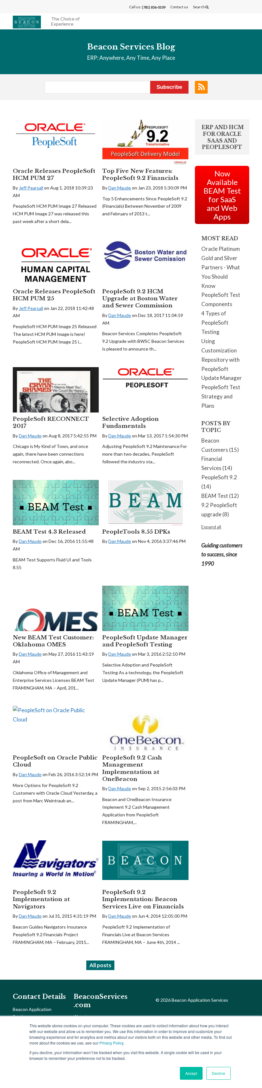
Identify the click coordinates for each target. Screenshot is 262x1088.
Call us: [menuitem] (147, 7)
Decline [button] (218, 1073)
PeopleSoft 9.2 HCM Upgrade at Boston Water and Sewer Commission (140, 298)
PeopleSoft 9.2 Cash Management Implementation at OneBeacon (132, 768)
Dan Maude (119, 187)
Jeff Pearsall (31, 187)
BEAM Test (220, 495)
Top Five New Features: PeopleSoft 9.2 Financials (140, 174)
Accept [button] (191, 1073)
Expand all (211, 526)
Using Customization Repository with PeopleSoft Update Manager (221, 360)
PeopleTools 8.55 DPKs (136, 532)
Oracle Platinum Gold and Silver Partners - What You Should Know (220, 267)
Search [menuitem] (199, 7)
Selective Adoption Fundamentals (130, 422)
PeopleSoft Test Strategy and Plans (220, 396)
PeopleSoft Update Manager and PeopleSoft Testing (145, 641)
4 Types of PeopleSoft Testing (214, 322)
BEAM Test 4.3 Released (49, 532)
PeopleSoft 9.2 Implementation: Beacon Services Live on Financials (143, 899)
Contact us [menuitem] (179, 7)
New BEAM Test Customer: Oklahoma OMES (53, 641)
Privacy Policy (111, 1043)
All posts (100, 965)
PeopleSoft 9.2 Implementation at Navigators (41, 899)
